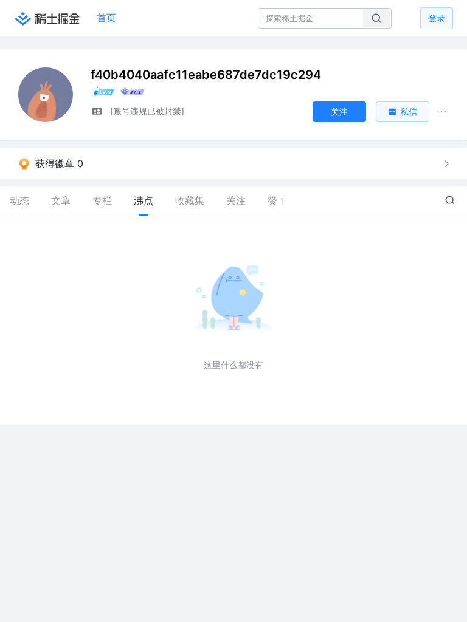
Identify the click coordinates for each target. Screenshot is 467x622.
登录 (436, 18)
